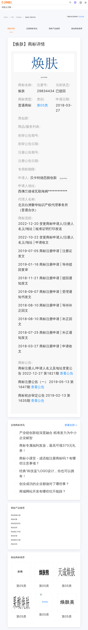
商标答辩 (14, 527)
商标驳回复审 (16, 523)
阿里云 (6, 17)
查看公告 (66, 373)
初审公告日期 (28, 144)
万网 (12, 17)
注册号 (42, 85)
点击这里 (81, 16)
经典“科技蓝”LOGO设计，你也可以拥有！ (46, 473)
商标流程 (24, 218)
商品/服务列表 (28, 127)
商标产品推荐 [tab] (54, 28)
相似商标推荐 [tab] (76, 28)
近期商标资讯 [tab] (31, 28)
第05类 (42, 105)
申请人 (23, 178)
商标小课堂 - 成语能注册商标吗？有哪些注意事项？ (47, 460)
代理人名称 (26, 199)
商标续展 (14, 519)
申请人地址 (26, 186)
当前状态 (62, 85)
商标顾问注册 (16, 540)
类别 (40, 99)
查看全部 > (71, 424)
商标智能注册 (16, 515)
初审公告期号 (28, 135)
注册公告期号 (28, 152)
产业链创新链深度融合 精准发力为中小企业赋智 (48, 435)
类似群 (23, 118)
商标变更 (14, 536)
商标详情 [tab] (11, 28)
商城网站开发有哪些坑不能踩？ (42, 491)
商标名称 (24, 85)
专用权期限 (26, 169)
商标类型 (24, 99)
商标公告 (24, 363)
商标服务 (19, 17)
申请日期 (62, 99)
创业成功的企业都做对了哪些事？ (44, 484)
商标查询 (14, 544)
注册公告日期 (28, 161)
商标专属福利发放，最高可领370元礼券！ (47, 448)
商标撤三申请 (16, 532)
